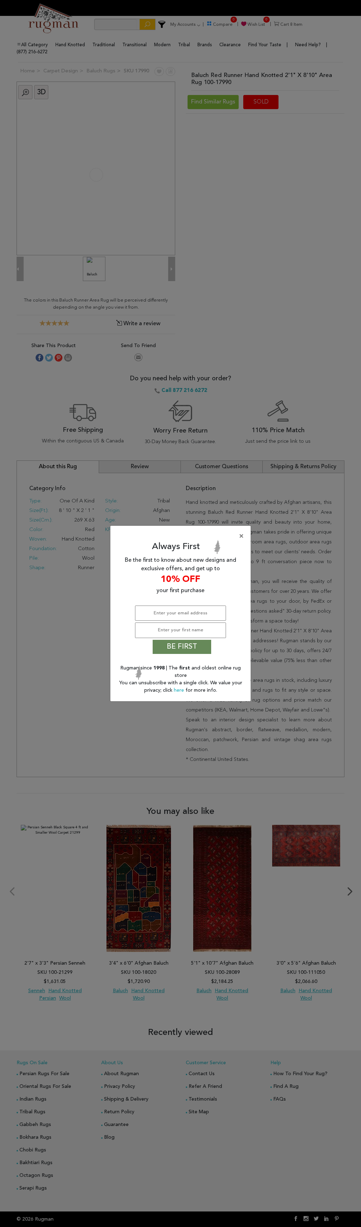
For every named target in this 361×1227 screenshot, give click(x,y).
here (179, 690)
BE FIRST (182, 646)
